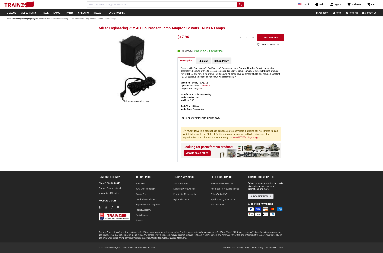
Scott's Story (142, 194)
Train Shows (142, 215)
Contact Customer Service (111, 188)
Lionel (182, 235)
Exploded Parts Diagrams (148, 204)
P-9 (199, 88)
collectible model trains (148, 232)
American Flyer (228, 235)
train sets (163, 232)
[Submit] (240, 5)
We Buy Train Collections (222, 183)
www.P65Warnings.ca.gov (246, 137)
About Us (140, 183)
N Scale (206, 235)
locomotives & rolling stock (180, 232)
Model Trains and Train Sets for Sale (138, 247)
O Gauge (189, 235)
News (338, 12)
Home (9, 19)
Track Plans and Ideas (146, 199)
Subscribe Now (259, 196)
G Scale (214, 235)
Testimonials (270, 247)
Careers (139, 220)
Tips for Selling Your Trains (223, 199)
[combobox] (165, 4)
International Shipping (109, 193)
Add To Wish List (270, 44)
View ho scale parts (197, 153)
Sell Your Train (217, 204)
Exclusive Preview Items (184, 189)
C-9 (205, 83)
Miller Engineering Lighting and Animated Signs (32, 19)
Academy (323, 12)
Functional (205, 85)
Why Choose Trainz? (145, 189)
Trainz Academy (143, 210)
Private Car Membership (184, 194)
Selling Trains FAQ (219, 194)
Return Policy (221, 61)
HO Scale (198, 235)
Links (280, 247)
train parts (198, 232)
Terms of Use (229, 247)
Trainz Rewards (180, 183)
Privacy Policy (243, 247)
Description (186, 60)
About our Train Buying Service (225, 189)
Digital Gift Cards (181, 199)
